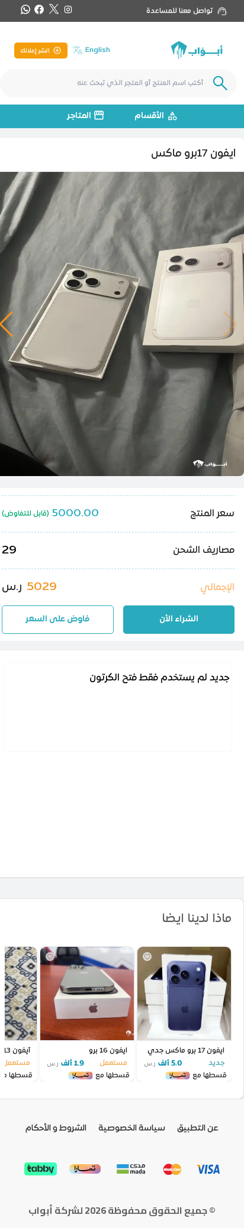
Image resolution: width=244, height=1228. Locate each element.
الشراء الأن (178, 619)
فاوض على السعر (57, 619)
